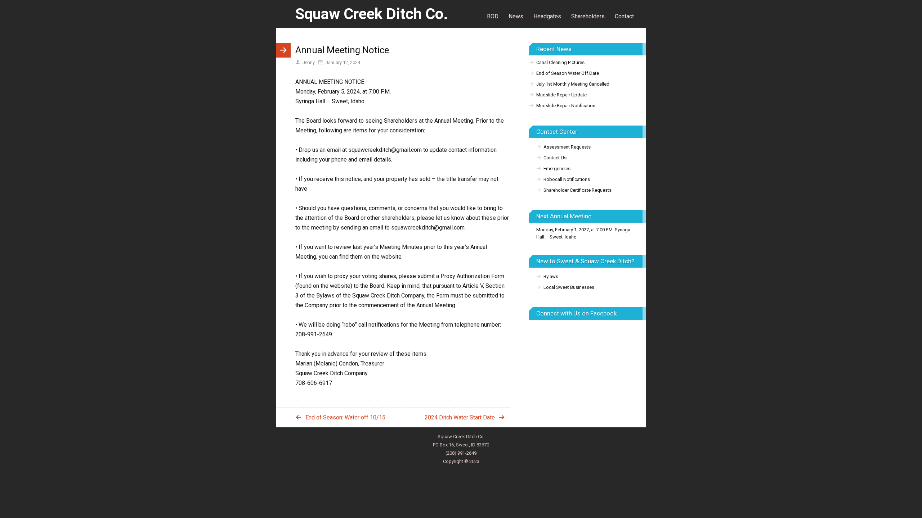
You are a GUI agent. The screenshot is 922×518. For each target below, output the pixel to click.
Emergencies (556, 168)
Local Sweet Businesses (568, 287)
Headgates (547, 16)
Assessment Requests (567, 147)
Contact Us (555, 157)
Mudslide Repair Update (561, 94)
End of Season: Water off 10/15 (345, 417)
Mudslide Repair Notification (565, 105)
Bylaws (550, 276)
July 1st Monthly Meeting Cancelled (572, 84)
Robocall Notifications (566, 179)
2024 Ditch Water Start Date (460, 417)
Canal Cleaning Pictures (560, 62)
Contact (624, 16)
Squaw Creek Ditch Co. (371, 14)
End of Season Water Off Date (567, 73)
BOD (492, 16)
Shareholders (588, 16)
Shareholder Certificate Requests (577, 190)
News (516, 16)
